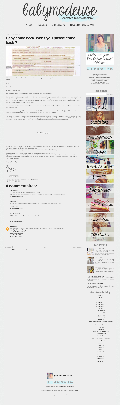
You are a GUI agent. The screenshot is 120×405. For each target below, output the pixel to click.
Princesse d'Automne (101, 325)
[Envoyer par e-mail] (10, 176)
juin (100, 347)
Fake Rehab (101, 329)
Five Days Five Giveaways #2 (96, 276)
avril (100, 351)
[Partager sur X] (14, 176)
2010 (99, 306)
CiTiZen (12, 190)
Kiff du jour (30, 179)
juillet (100, 345)
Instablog (42, 25)
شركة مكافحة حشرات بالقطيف (17, 231)
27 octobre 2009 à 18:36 (16, 196)
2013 (99, 300)
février (101, 356)
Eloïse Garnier (73, 156)
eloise (11, 201)
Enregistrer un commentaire (15, 240)
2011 (99, 304)
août (100, 343)
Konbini (33, 116)
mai (100, 349)
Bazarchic (13, 179)
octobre (100, 315)
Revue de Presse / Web (82, 25)
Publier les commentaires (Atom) (21, 249)
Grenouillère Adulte (100, 267)
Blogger (76, 390)
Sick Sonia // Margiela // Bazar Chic (101, 338)
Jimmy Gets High (99, 249)
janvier (100, 358)
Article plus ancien (78, 247)
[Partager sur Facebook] (16, 176)
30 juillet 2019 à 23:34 (16, 236)
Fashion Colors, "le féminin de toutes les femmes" (23, 148)
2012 (99, 302)
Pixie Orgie (101, 319)
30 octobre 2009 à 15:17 (16, 208)
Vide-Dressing (58, 25)
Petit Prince (101, 327)
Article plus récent (10, 247)
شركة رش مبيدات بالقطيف (16, 233)
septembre (100, 341)
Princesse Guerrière (63, 395)
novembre (100, 313)
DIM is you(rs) (101, 317)
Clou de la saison (101, 333)
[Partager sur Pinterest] (17, 176)
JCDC (25, 179)
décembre (100, 310)
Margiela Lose (101, 336)
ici (60, 149)
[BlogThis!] (12, 176)
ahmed (12, 226)
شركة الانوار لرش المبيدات (16, 234)
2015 (99, 295)
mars (100, 354)
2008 (99, 361)
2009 (99, 308)
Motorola (61, 116)
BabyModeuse (14, 213)
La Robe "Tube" (99, 258)
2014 (99, 298)
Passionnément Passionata (95, 283)
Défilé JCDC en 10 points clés (101, 331)
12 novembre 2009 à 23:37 (17, 221)
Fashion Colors (20, 179)
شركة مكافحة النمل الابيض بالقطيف (18, 230)
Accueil (29, 25)
